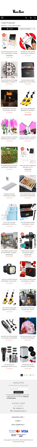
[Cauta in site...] (35, 18)
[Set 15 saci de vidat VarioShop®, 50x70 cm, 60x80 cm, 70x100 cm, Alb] (9, 212)
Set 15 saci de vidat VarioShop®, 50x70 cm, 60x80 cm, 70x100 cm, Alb (9, 223)
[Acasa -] (18, 11)
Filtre (10, 29)
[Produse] (2, 18)
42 (30, 375)
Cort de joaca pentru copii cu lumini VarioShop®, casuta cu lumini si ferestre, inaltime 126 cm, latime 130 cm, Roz (28, 337)
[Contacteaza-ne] (26, 18)
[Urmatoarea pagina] (33, 375)
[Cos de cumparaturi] (31, 18)
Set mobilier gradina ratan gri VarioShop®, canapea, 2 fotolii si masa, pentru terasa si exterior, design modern (9, 251)
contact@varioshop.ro (19, 411)
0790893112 (19, 408)
